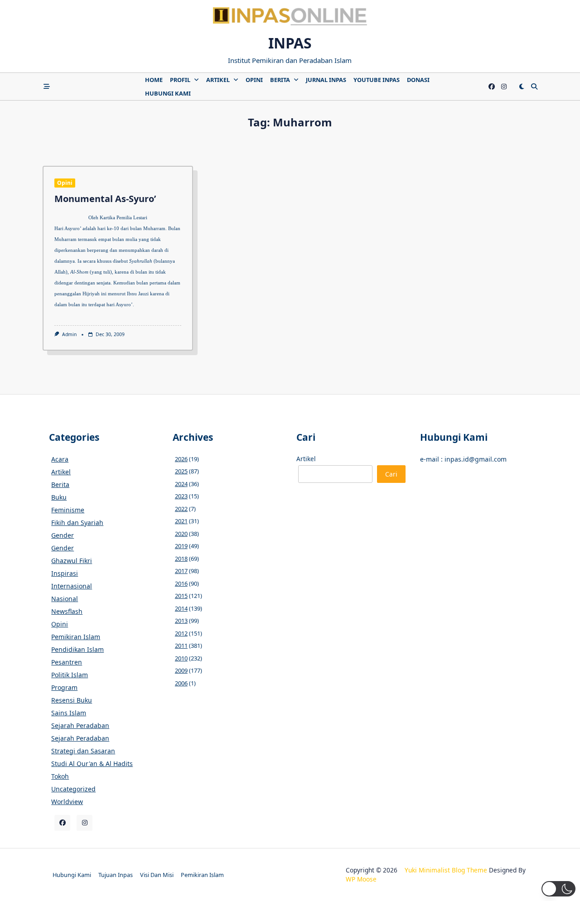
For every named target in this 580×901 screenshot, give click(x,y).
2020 (181, 534)
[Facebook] (491, 87)
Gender (62, 535)
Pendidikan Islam (77, 649)
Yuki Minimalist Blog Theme (446, 870)
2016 (181, 583)
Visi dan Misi (157, 875)
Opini (254, 80)
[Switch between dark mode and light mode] (521, 86)
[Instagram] (504, 87)
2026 (181, 459)
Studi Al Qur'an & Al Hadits (92, 763)
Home (154, 80)
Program (64, 687)
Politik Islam (69, 674)
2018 (181, 558)
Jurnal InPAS (326, 80)
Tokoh (60, 776)
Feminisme (67, 510)
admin (69, 334)
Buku (59, 497)
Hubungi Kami (168, 93)
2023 (181, 496)
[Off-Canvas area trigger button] (47, 86)
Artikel (218, 80)
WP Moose (361, 879)
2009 (181, 670)
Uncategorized (73, 789)
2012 (181, 633)
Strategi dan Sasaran (83, 751)
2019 (181, 546)
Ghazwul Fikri (71, 560)
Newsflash (66, 611)
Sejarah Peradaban (80, 725)
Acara (59, 459)
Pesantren (66, 662)
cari (391, 474)
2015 (181, 596)
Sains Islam (68, 712)
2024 (181, 484)
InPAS (290, 43)
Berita (280, 80)
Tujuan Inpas (115, 875)
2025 (181, 471)
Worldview (67, 801)
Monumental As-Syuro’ (105, 199)
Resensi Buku (71, 700)
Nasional (64, 598)
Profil (180, 80)
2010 (181, 658)
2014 (181, 608)
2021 (181, 521)
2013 (181, 621)
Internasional (71, 586)
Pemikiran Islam (75, 636)
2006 (181, 683)
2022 (181, 509)
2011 (181, 645)
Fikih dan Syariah (77, 522)
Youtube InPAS (376, 80)
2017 (181, 571)
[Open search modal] (534, 86)
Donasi (418, 80)
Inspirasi (64, 573)
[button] (558, 888)
